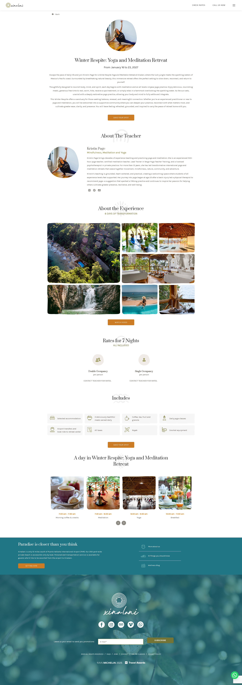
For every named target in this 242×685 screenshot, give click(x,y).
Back (57, 14)
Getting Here (31, 566)
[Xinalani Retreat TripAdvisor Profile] (121, 625)
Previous (118, 523)
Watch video (121, 322)
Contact (124, 654)
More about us (154, 546)
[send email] (99, 190)
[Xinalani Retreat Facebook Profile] (101, 625)
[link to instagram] (89, 190)
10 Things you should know (159, 556)
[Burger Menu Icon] (234, 5)
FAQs (109, 654)
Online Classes (138, 654)
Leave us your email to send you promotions (74, 641)
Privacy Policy (154, 654)
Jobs (116, 654)
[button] (234, 675)
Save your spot (121, 118)
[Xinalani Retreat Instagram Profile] (111, 625)
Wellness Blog (154, 565)
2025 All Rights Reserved (92, 654)
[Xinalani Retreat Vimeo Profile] (131, 625)
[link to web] (94, 190)
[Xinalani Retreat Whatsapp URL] (140, 624)
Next (124, 523)
